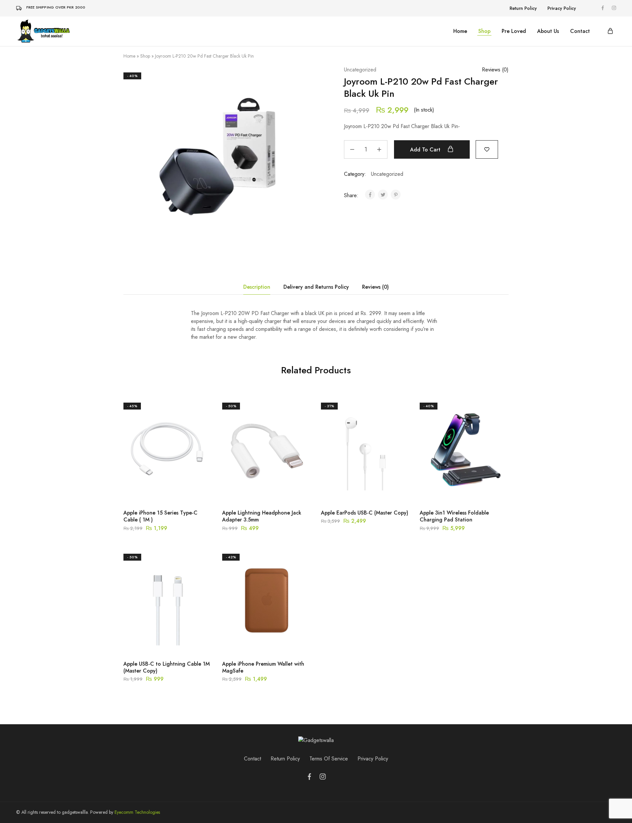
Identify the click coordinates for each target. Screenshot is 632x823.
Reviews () (495, 69)
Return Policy (523, 8)
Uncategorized (360, 69)
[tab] (257, 287)
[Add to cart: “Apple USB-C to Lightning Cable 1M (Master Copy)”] (151, 643)
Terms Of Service (328, 758)
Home (460, 31)
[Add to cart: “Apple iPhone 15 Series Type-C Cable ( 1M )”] (151, 492)
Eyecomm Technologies (137, 812)
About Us (548, 31)
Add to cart (426, 149)
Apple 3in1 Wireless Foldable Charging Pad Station (454, 516)
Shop (484, 31)
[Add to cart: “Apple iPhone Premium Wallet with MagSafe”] (250, 643)
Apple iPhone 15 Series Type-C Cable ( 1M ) (160, 516)
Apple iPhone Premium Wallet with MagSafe (263, 667)
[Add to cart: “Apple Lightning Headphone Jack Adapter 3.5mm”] (250, 492)
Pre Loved (514, 31)
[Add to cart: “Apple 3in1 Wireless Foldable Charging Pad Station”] (447, 492)
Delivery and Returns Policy (316, 287)
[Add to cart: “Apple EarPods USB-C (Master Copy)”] (349, 492)
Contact (580, 31)
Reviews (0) (375, 287)
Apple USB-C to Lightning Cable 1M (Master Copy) (166, 667)
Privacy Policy (561, 8)
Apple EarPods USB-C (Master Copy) (364, 513)
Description (256, 287)
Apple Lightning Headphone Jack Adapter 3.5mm (261, 516)
